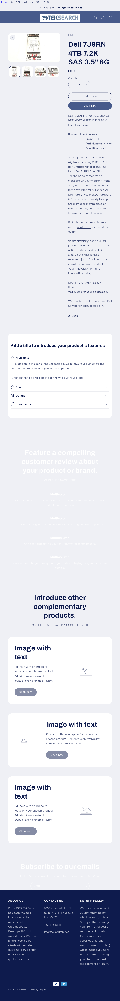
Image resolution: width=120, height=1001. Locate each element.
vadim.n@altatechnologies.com (88, 292)
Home (4, 2)
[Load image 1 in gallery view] (14, 71)
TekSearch (21, 990)
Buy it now (90, 106)
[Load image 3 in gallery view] (40, 71)
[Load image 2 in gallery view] (27, 71)
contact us (84, 227)
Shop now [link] (25, 692)
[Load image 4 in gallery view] (53, 71)
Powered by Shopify (36, 990)
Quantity (72, 78)
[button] (9, 17)
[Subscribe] (85, 886)
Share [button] (75, 316)
